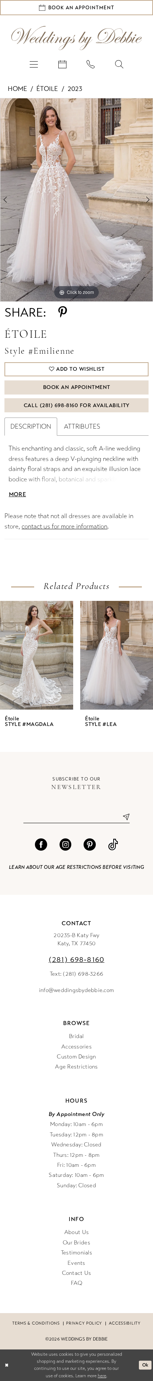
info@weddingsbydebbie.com (76, 990)
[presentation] (36, 655)
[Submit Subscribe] (123, 817)
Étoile (47, 89)
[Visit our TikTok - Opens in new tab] (113, 845)
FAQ (76, 1283)
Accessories (76, 1046)
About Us (76, 1232)
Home (17, 89)
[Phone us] (90, 64)
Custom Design (76, 1056)
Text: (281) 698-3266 (76, 974)
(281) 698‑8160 (76, 959)
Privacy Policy (84, 1323)
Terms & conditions (35, 1323)
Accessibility (125, 1323)
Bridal (76, 1036)
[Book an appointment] (62, 64)
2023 (75, 89)
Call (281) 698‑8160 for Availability (77, 405)
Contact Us (76, 1273)
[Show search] (119, 64)
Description (30, 427)
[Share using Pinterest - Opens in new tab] (62, 313)
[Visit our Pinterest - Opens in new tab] (90, 845)
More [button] (17, 494)
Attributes (82, 427)
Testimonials (76, 1252)
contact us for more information (64, 526)
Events (76, 1263)
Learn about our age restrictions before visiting (76, 867)
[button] (33, 64)
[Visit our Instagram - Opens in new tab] (65, 845)
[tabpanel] (76, 199)
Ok (145, 1365)
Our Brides (76, 1242)
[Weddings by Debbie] (76, 38)
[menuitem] (33, 64)
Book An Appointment (76, 387)
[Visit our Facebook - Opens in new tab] (41, 845)
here (102, 1375)
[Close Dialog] (6, 1365)
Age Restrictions (76, 1066)
